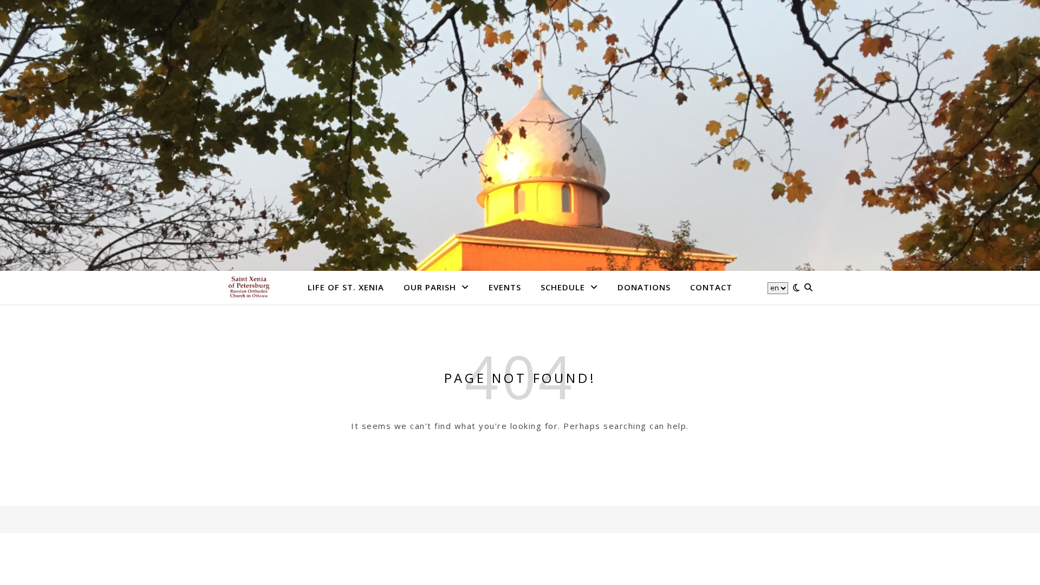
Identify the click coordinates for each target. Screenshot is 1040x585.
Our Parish (430, 287)
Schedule (563, 287)
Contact (711, 287)
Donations (644, 287)
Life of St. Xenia (346, 287)
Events (505, 287)
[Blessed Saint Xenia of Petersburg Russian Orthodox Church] (249, 287)
